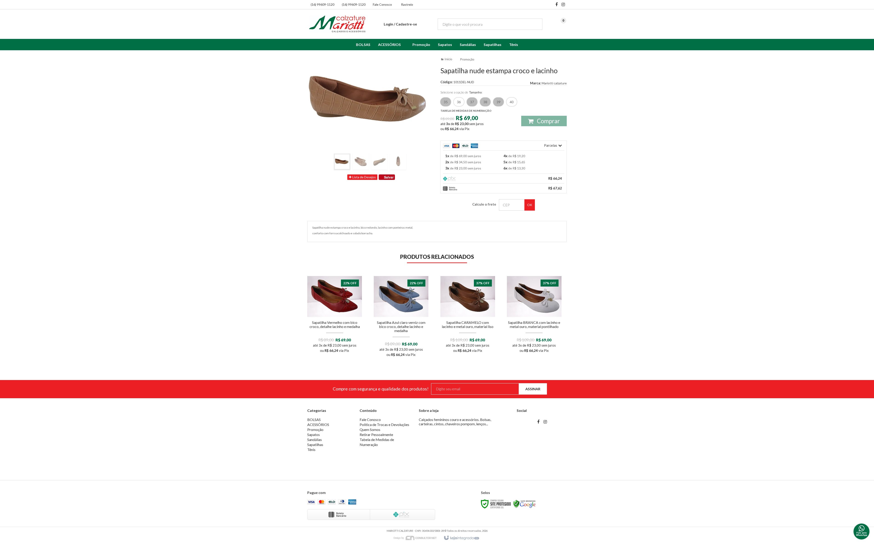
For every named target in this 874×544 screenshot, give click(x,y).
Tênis (311, 449)
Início (448, 59)
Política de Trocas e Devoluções (384, 424)
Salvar (389, 177)
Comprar (548, 121)
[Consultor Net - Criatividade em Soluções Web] (417, 537)
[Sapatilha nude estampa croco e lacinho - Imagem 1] (342, 162)
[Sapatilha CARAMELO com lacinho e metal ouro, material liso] (468, 316)
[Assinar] (533, 389)
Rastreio (407, 4)
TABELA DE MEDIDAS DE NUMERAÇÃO (465, 110)
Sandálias (314, 439)
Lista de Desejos (364, 177)
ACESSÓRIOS (318, 424)
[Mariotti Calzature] (337, 24)
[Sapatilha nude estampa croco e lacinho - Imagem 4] (398, 162)
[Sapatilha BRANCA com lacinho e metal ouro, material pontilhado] (534, 316)
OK (529, 205)
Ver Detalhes (335, 333)
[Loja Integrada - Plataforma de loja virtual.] (461, 538)
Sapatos (313, 434)
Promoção (467, 59)
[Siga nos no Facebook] (556, 5)
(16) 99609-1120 (322, 4)
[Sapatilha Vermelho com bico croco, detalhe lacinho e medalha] (335, 316)
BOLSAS (314, 419)
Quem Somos (370, 429)
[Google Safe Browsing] (524, 503)
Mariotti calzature (554, 83)
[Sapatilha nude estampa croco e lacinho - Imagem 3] (379, 162)
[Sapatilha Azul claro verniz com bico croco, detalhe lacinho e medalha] (401, 318)
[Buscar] (535, 24)
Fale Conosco (382, 4)
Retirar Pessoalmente (376, 434)
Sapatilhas (315, 444)
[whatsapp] (861, 531)
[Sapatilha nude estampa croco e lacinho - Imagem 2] (361, 162)
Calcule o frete (484, 204)
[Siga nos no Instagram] (563, 5)
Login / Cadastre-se (400, 24)
